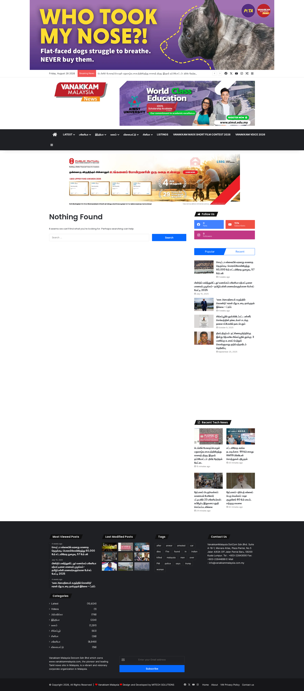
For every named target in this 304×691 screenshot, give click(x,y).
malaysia (171, 557)
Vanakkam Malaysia (109, 684)
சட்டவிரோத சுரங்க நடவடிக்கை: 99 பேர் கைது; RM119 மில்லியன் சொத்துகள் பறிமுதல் (240, 453)
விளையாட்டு (130, 134)
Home (205, 684)
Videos (55, 609)
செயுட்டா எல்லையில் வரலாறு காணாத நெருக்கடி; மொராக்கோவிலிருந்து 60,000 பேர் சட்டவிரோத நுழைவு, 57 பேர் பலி (235, 267)
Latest (67, 134)
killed (159, 557)
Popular (210, 251)
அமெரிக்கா (57, 614)
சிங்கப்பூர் (56, 630)
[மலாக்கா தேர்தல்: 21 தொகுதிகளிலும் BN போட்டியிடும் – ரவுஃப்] (109, 566)
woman (160, 569)
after (159, 545)
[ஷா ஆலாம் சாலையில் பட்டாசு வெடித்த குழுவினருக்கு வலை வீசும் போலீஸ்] (125, 566)
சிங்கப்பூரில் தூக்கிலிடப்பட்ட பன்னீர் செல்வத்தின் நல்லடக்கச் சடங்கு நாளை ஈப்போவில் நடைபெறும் (233, 320)
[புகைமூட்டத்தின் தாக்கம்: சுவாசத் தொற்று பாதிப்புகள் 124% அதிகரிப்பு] (141, 566)
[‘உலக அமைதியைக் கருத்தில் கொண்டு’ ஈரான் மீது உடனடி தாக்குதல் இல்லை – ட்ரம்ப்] (204, 304)
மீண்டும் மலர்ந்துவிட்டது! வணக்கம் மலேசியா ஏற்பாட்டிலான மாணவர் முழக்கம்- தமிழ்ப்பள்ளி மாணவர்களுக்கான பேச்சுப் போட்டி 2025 (224, 286)
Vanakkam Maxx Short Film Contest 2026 (201, 134)
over (192, 557)
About (214, 684)
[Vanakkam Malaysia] (81, 91)
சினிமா (146, 134)
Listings (162, 134)
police (168, 563)
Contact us (248, 684)
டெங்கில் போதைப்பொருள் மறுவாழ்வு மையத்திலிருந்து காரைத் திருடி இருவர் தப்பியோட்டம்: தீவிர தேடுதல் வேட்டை (152, 73)
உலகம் (113, 134)
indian (194, 551)
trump (188, 563)
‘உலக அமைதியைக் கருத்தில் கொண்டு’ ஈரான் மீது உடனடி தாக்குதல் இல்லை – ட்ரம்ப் (235, 303)
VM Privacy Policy (230, 684)
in (185, 551)
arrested (181, 545)
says (178, 563)
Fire (167, 551)
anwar (169, 545)
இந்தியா (99, 134)
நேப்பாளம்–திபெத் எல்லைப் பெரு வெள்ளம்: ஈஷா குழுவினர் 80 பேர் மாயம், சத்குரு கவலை (239, 497)
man (182, 557)
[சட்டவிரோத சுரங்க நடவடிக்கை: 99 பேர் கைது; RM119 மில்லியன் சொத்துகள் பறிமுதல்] (240, 436)
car (191, 545)
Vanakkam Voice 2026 (250, 134)
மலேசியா (83, 134)
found (177, 551)
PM (158, 563)
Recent (240, 251)
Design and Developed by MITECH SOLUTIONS (148, 684)
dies (159, 551)
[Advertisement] (224, 386)
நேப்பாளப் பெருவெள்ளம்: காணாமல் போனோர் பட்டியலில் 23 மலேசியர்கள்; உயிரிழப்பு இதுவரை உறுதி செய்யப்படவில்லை (207, 499)
